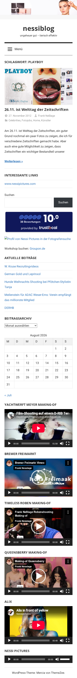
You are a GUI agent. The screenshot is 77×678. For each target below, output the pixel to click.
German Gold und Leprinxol (22, 274)
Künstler (46, 120)
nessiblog (38, 28)
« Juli (8, 395)
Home (36, 120)
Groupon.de (37, 248)
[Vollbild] (68, 443)
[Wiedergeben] (9, 443)
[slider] (65, 659)
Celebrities (15, 120)
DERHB (9, 308)
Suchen (9, 195)
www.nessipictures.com (20, 184)
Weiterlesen (12, 161)
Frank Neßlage (46, 115)
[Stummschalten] (62, 443)
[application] (38, 428)
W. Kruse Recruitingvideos (21, 266)
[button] (38, 477)
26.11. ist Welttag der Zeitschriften (36, 109)
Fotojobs (27, 120)
